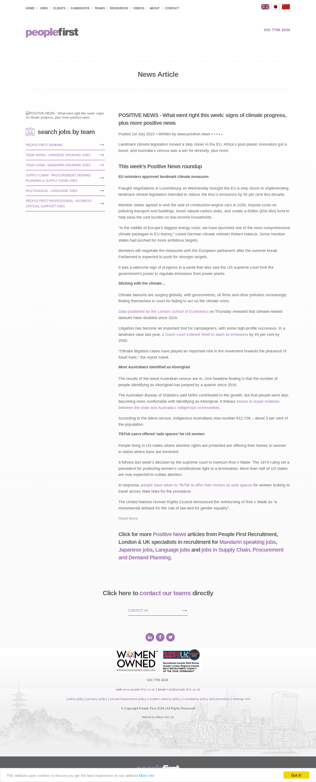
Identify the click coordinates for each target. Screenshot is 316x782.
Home (30, 8)
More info (146, 775)
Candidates (80, 8)
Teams (100, 8)
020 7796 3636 (277, 30)
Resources (119, 8)
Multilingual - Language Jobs (51, 191)
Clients (59, 8)
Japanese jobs (135, 550)
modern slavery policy (165, 699)
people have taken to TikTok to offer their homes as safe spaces (196, 485)
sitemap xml (241, 699)
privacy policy (97, 699)
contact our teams (165, 593)
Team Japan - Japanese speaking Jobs (58, 155)
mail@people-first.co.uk (183, 689)
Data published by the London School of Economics (163, 311)
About (154, 8)
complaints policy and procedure (206, 699)
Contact (172, 8)
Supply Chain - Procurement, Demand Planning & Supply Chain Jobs (58, 177)
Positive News (169, 534)
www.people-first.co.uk (139, 689)
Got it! (296, 775)
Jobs (44, 8)
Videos (138, 8)
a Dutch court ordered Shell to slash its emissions (205, 334)
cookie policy (75, 699)
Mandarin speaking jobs (247, 542)
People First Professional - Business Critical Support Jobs (58, 203)
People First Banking (44, 145)
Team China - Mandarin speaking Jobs (58, 165)
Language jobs (172, 550)
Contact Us (138, 610)
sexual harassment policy (128, 699)
